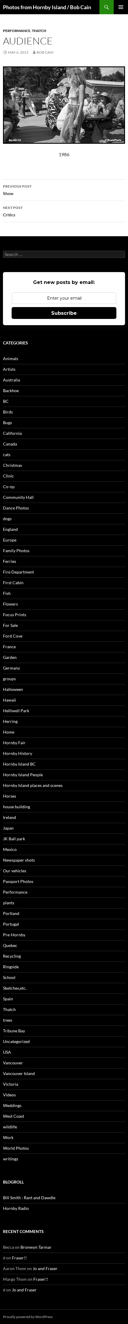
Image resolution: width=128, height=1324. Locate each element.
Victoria (10, 1084)
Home (8, 731)
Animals (10, 358)
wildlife (10, 1126)
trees (7, 1020)
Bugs (7, 422)
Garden (10, 657)
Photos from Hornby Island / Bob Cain (47, 7)
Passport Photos (18, 881)
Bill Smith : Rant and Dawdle (29, 1197)
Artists (9, 369)
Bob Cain (45, 52)
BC (6, 401)
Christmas (12, 465)
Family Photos (16, 550)
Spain (8, 998)
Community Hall (18, 497)
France (9, 646)
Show (17, 190)
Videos (9, 1094)
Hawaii (9, 699)
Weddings (12, 1105)
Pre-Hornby (14, 934)
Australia (11, 379)
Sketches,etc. (14, 988)
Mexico (10, 849)
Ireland (9, 817)
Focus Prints (14, 614)
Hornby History (17, 753)
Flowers (10, 603)
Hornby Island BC (19, 763)
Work (8, 1137)
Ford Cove (12, 635)
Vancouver (13, 1062)
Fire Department (18, 571)
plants (8, 902)
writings (10, 1158)
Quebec (10, 945)
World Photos (16, 1148)
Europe (9, 539)
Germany (11, 667)
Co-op (9, 486)
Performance (16, 30)
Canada (10, 443)
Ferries (9, 561)
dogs (7, 518)
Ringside (11, 966)
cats (6, 454)
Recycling (12, 956)
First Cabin (13, 582)
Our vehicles (14, 870)
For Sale (10, 625)
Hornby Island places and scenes (33, 785)
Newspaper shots (19, 860)
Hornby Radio (16, 1208)
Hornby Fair (14, 742)
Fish (7, 593)
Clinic (8, 475)
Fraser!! (19, 1257)
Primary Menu (121, 7)
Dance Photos (16, 507)
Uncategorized (16, 1041)
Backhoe (11, 390)
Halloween (13, 689)
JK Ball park (14, 838)
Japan (8, 828)
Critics (13, 211)
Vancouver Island (19, 1073)
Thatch (39, 30)
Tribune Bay (14, 1030)
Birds (8, 411)
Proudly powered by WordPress (28, 1317)
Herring (10, 721)
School (9, 977)
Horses (9, 795)
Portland (11, 913)
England (10, 529)
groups (9, 678)
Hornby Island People (23, 774)
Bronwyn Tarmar (36, 1247)
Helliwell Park (16, 710)
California (12, 433)
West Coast (13, 1116)
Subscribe (64, 313)
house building (16, 806)
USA (7, 1052)
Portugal (11, 924)
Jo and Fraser (45, 1268)
